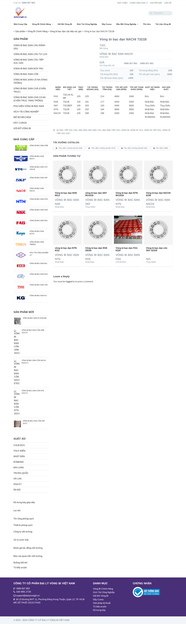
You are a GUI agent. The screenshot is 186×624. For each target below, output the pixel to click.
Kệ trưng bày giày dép (24, 502)
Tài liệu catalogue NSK (70, 148)
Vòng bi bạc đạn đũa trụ (28, 68)
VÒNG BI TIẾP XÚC (152, 130)
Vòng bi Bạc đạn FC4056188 (34, 318)
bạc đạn (83, 130)
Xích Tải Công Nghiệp (87, 24)
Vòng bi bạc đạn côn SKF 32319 (156, 249)
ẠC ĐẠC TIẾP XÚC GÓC (67, 130)
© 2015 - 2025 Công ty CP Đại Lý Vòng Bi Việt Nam (41, 620)
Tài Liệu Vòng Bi (163, 24)
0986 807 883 (130, 63)
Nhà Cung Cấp (20, 24)
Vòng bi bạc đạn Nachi (116, 53)
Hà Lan (17, 478)
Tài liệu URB (161, 148)
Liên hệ (167, 3)
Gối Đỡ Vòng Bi (65, 24)
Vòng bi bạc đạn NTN (39, 199)
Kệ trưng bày (99, 610)
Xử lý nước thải (21, 540)
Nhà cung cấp (23, 139)
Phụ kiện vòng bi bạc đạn (28, 106)
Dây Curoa (107, 24)
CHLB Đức (121, 262)
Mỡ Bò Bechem (22, 117)
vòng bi (125, 130)
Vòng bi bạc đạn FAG (39, 221)
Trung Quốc (20, 473)
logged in (70, 281)
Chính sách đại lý (139, 3)
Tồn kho (147, 24)
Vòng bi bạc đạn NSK (39, 210)
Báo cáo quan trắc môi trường (27, 556)
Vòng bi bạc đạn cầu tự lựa (30, 54)
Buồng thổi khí (20, 562)
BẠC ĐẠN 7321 (94, 130)
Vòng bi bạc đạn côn (25, 74)
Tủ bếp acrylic (20, 567)
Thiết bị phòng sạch (23, 525)
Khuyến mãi (156, 3)
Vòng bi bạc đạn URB (39, 146)
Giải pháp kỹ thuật (101, 603)
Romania (18, 462)
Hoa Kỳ (17, 484)
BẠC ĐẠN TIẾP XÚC (111, 130)
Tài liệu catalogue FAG (135, 148)
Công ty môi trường (22, 532)
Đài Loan (18, 467)
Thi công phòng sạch (23, 519)
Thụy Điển (90, 207)
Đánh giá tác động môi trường (27, 548)
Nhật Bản (104, 57)
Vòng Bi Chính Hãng (41, 24)
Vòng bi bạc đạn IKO (38, 263)
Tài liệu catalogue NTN (102, 148)
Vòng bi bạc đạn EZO (39, 274)
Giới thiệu (122, 3)
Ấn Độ (16, 490)
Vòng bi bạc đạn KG (38, 296)
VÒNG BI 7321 (136, 130)
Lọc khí (16, 510)
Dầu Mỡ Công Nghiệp (126, 24)
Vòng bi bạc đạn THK (39, 285)
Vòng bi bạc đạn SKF (39, 178)
